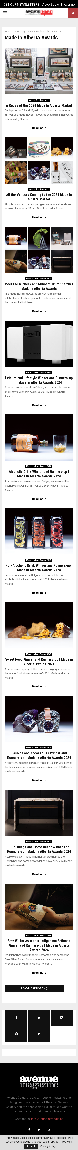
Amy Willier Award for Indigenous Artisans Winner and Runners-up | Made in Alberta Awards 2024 (39, 945)
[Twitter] (39, 1130)
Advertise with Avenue (58, 4)
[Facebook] (29, 1130)
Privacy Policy (48, 1146)
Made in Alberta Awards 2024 (38, 279)
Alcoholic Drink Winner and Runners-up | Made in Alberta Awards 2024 (39, 473)
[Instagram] (49, 1130)
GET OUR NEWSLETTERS (21, 4)
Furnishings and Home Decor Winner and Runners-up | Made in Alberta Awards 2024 (39, 849)
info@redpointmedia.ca (47, 1119)
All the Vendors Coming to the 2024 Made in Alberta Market (39, 196)
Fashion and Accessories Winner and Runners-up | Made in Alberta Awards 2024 (39, 755)
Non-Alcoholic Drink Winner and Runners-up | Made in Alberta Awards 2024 (39, 567)
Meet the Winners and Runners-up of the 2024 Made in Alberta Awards (39, 286)
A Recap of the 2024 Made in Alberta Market (39, 105)
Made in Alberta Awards (39, 100)
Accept (31, 1146)
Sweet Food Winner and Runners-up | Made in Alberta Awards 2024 (39, 661)
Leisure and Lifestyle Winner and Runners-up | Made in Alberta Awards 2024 (39, 380)
